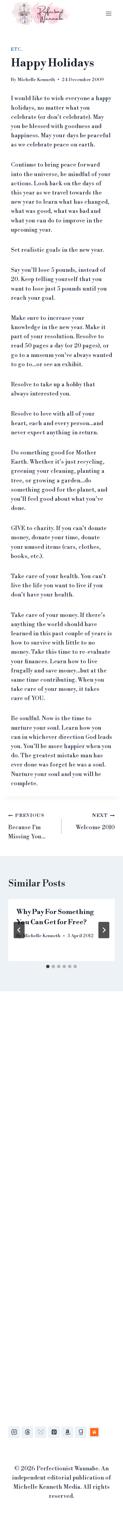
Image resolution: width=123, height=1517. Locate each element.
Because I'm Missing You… (26, 826)
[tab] (48, 966)
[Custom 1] (94, 1432)
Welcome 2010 (95, 821)
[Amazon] (67, 1432)
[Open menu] (108, 13)
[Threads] (27, 1432)
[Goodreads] (80, 1432)
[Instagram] (14, 1432)
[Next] (103, 930)
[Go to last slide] (19, 930)
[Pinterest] (54, 1432)
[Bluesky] (40, 1432)
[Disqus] (61, 1100)
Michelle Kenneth (36, 79)
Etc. (16, 49)
